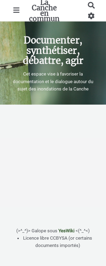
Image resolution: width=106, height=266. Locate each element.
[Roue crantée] (91, 16)
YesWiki (66, 230)
